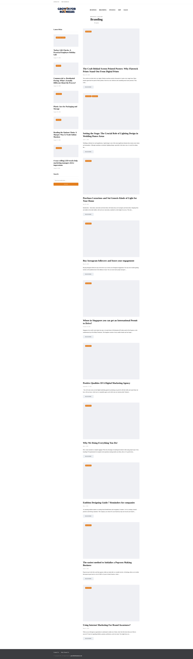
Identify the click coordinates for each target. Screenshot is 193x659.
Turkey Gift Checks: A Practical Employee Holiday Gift (64, 52)
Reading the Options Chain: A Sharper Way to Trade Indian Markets (65, 134)
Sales (126, 10)
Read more (88, 87)
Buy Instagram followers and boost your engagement (108, 260)
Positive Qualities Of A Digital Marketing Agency (107, 383)
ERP (119, 10)
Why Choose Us (65, 1)
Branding (103, 10)
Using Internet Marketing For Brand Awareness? (107, 625)
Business (93, 10)
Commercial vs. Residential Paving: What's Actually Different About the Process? (65, 80)
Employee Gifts (60, 37)
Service (58, 65)
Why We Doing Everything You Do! (100, 443)
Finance (112, 10)
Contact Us (56, 1)
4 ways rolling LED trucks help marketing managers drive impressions (66, 163)
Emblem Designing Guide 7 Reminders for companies (109, 502)
